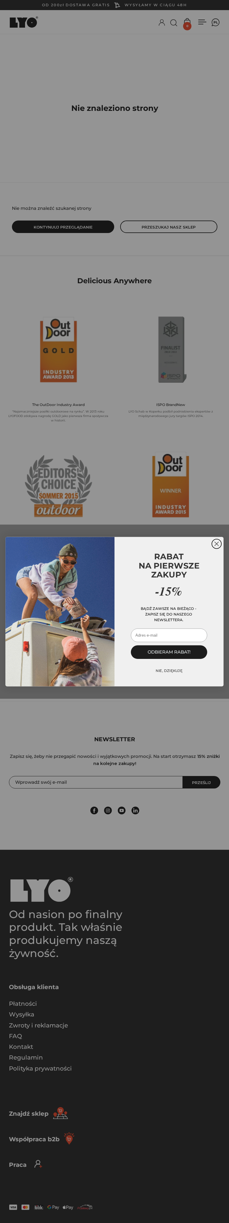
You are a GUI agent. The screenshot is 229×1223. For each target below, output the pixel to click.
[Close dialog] (216, 543)
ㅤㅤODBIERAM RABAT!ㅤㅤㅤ (169, 651)
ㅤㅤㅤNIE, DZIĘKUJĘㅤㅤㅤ (169, 670)
